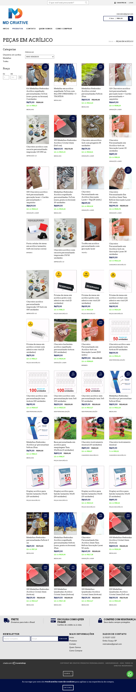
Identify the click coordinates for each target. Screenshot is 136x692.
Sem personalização (117, 360)
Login (131, 2)
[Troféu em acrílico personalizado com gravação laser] (93, 229)
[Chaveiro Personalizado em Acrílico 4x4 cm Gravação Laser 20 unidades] (120, 126)
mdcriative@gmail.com (125, 14)
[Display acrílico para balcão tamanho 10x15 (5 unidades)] (120, 477)
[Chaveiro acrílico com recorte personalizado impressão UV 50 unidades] (65, 232)
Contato (31, 29)
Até (11, 74)
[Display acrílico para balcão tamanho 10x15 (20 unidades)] (37, 477)
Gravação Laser (115, 109)
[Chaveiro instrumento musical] (120, 428)
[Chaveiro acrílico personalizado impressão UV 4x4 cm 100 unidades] (37, 284)
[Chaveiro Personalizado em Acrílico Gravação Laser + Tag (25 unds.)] (93, 178)
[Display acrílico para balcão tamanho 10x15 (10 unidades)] (93, 477)
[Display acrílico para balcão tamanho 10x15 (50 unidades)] (65, 477)
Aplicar (20, 77)
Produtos (17, 29)
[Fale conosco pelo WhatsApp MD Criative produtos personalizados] (130, 674)
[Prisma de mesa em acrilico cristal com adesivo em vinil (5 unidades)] (37, 330)
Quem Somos (45, 29)
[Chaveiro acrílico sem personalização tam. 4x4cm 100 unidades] (37, 382)
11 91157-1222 (109, 637)
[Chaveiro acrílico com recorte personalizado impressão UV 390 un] (37, 129)
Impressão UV (31, 156)
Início (6, 29)
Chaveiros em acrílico (12, 55)
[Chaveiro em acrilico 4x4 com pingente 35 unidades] (93, 126)
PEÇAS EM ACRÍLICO (61, 313)
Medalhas (7, 58)
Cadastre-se (121, 2)
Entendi (68, 687)
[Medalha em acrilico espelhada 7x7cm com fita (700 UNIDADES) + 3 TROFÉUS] (65, 74)
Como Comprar (64, 29)
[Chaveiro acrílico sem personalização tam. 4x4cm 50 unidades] (120, 330)
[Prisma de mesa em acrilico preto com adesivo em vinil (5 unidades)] (65, 281)
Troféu (5, 61)
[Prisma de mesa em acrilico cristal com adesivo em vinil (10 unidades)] (120, 281)
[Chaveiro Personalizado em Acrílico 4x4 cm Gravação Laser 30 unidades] (120, 229)
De (4, 74)
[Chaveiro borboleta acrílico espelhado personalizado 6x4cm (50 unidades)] (65, 330)
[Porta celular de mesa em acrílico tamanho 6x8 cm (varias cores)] (37, 229)
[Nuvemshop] (14, 664)
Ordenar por (29, 52)
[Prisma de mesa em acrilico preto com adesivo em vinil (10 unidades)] (93, 281)
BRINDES (29, 252)
